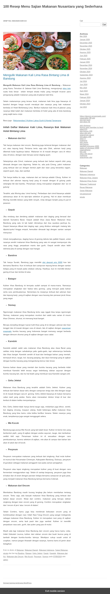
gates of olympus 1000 (89, 148)
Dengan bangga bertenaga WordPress (17, 583)
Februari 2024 (85, 97)
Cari (81, 21)
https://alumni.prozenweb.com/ (93, 116)
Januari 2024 (85, 101)
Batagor (28, 553)
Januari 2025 (85, 62)
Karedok (53, 553)
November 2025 (86, 46)
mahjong (83, 140)
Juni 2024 (83, 85)
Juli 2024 (83, 81)
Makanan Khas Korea (88, 181)
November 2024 (86, 68)
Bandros (21, 553)
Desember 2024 (86, 65)
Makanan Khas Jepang (89, 178)
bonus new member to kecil (91, 127)
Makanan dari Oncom (15, 557)
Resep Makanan (86, 187)
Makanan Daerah (31, 550)
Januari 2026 (85, 40)
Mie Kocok (29, 557)
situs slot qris (85, 133)
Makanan (20, 550)
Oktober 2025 (85, 49)
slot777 (83, 139)
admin (5, 560)
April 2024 (84, 91)
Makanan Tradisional (88, 184)
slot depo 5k (85, 122)
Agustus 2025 (85, 52)
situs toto (67, 88)
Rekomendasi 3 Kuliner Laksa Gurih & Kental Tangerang (37, 120)
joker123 (83, 129)
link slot (83, 152)
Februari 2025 (85, 59)
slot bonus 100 (86, 131)
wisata (5, 553)
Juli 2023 (83, 107)
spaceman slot (86, 157)
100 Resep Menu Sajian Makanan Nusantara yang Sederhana (52, 6)
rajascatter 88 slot (87, 118)
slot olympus (85, 125)
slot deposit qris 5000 (52, 262)
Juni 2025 (83, 56)
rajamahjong (85, 150)
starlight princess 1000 (89, 146)
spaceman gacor (87, 135)
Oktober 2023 (85, 104)
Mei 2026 (83, 36)
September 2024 (86, 75)
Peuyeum (37, 557)
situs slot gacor (86, 154)
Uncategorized (85, 194)
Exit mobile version (55, 591)
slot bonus (84, 144)
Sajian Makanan (61, 550)
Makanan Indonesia (46, 550)
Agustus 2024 (85, 78)
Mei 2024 (83, 88)
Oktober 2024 (85, 72)
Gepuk (46, 553)
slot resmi (84, 142)
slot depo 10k (85, 137)
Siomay (45, 557)
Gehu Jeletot (37, 553)
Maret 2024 (84, 94)
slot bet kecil (85, 120)
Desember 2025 (86, 43)
